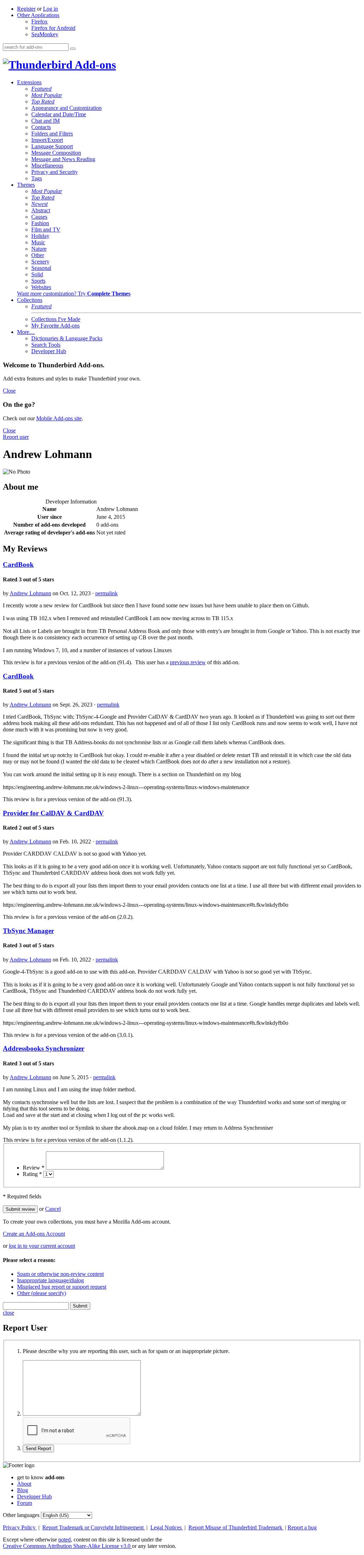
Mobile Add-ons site (59, 418)
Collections (29, 300)
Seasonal (41, 268)
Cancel (53, 1209)
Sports (38, 281)
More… (26, 332)
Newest (39, 204)
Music (38, 242)
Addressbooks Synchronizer (43, 1048)
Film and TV (45, 230)
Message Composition (56, 153)
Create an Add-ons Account (34, 1234)
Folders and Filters (52, 134)
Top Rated (42, 101)
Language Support (52, 146)
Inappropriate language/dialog (50, 1280)
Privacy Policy (20, 1527)
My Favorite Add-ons (55, 326)
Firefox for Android (53, 28)
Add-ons (94, 64)
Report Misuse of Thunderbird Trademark (236, 1527)
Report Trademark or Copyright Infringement (93, 1527)
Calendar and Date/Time (58, 114)
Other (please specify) (41, 1293)
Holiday (40, 236)
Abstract (40, 210)
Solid (37, 274)
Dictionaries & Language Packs (66, 338)
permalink (106, 593)
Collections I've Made (55, 319)
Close (9, 391)
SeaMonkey (44, 34)
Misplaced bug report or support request (61, 1287)
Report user (16, 437)
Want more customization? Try (73, 294)
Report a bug (302, 1527)
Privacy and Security (54, 172)
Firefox (39, 21)
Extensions (29, 82)
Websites (41, 287)
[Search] (73, 49)
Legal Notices (166, 1527)
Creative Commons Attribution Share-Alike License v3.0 (67, 1546)
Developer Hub (48, 351)
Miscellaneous (47, 166)
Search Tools (45, 345)
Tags (36, 178)
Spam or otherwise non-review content (60, 1274)
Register (26, 9)
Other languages (21, 1515)
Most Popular (46, 95)
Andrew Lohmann (30, 593)
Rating (32, 1174)
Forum (24, 1503)
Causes (39, 217)
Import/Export (47, 140)
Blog (22, 1490)
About (24, 1484)
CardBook (18, 564)
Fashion (40, 223)
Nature (39, 249)
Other (37, 255)
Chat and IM (45, 121)
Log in (50, 9)
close (8, 1313)
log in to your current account (42, 1246)
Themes (26, 185)
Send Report (38, 1448)
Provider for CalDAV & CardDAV (53, 813)
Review (33, 1168)
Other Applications (38, 15)
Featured (41, 89)
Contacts (41, 127)
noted (64, 1540)
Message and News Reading (63, 159)
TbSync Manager (28, 930)
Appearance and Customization (66, 108)
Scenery (40, 262)
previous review (188, 662)
